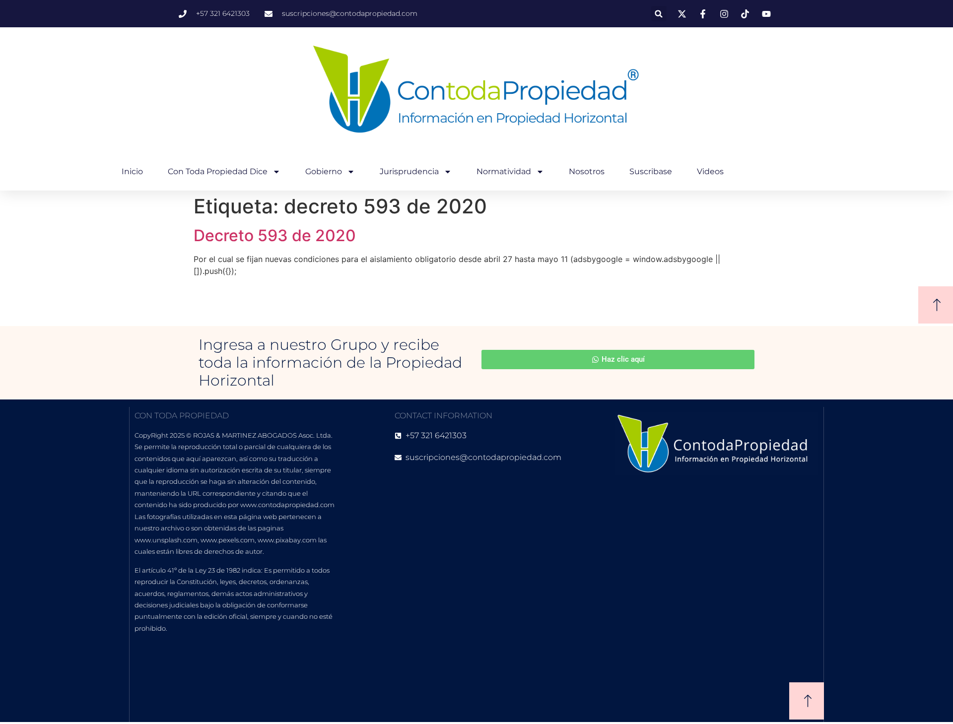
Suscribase (650, 171)
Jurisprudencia (409, 171)
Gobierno (323, 171)
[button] (659, 13)
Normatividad (503, 171)
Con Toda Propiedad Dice (218, 171)
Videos (710, 171)
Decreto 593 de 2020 (275, 235)
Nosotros (587, 171)
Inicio (132, 171)
